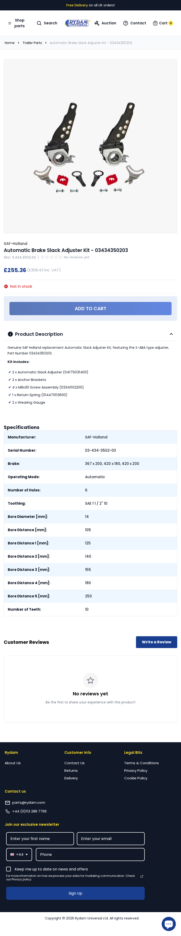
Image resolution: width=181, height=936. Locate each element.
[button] (162, 23)
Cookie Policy (135, 778)
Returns (71, 770)
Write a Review (156, 642)
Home (10, 42)
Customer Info (77, 752)
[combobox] (19, 854)
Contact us (15, 791)
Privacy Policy (135, 770)
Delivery (71, 778)
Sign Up (75, 893)
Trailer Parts (32, 42)
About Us (13, 762)
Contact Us (74, 762)
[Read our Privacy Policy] (142, 876)
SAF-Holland (15, 243)
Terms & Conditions (141, 762)
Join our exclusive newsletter (32, 824)
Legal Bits (133, 752)
